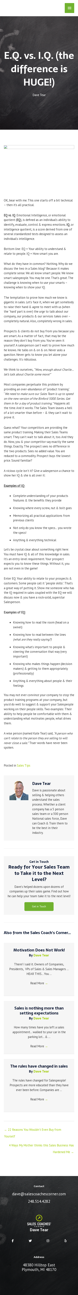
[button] (39, 906)
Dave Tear (39, 95)
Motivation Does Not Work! (39, 950)
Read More (39, 983)
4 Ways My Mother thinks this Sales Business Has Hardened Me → (41, 1146)
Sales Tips (23, 765)
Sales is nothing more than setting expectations (39, 1010)
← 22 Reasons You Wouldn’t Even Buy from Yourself (32, 1131)
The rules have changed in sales (39, 1066)
